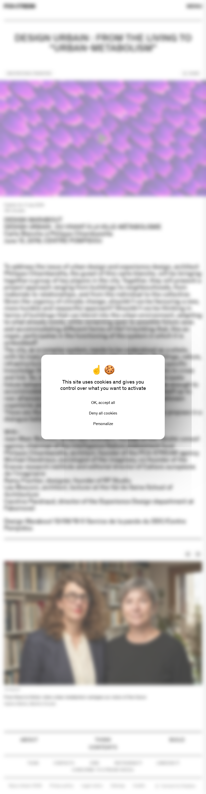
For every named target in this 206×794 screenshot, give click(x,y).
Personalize (103, 423)
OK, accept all (103, 402)
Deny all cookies (103, 413)
